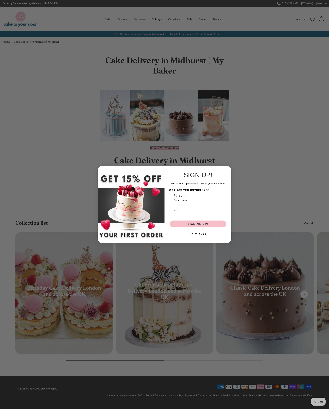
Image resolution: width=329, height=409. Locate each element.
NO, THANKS (198, 234)
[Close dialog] (228, 170)
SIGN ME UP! (198, 223)
